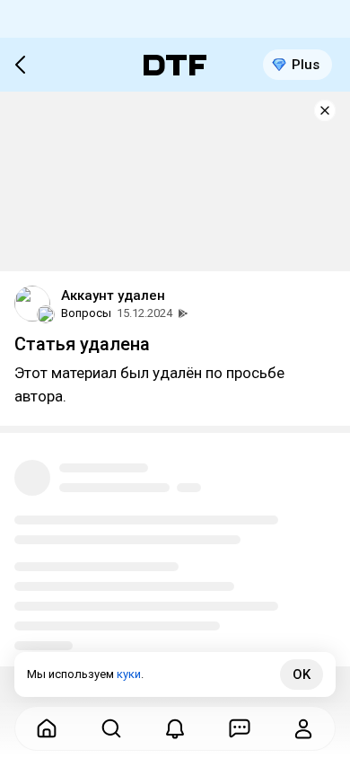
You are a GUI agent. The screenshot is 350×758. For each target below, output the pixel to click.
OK (302, 674)
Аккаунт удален (113, 295)
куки (129, 674)
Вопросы (86, 313)
